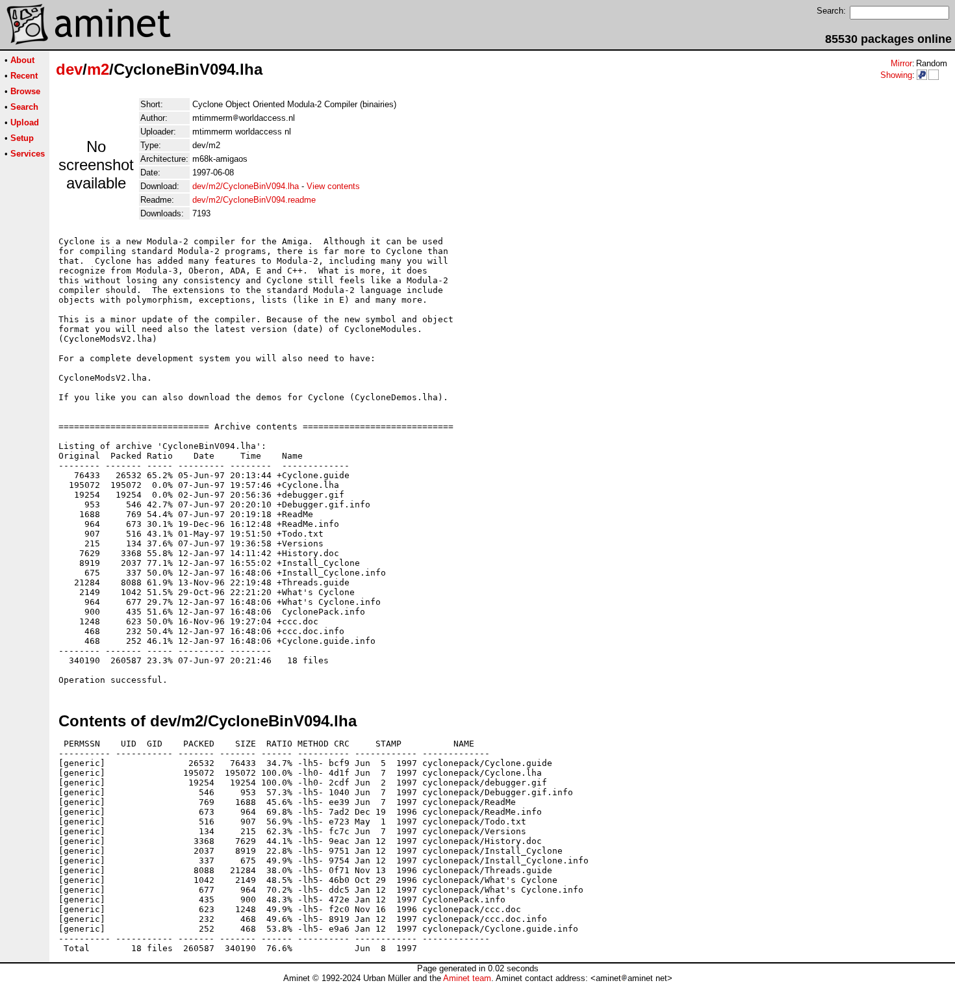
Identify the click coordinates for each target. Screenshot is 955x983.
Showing (896, 75)
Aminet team (467, 978)
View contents (333, 186)
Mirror (901, 63)
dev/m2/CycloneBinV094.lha (245, 186)
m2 (98, 69)
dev (69, 69)
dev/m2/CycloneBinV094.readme (254, 200)
